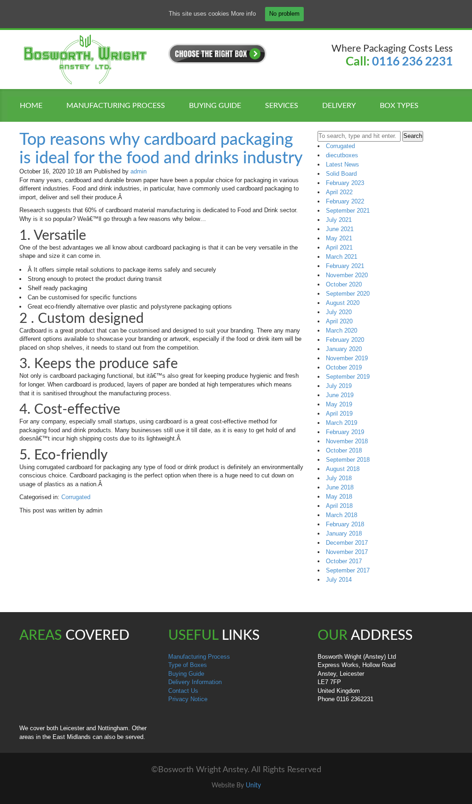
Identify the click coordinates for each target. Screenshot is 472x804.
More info (243, 13)
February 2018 (345, 524)
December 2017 (347, 542)
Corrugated (75, 497)
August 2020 (343, 302)
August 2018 (343, 468)
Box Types (399, 105)
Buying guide (215, 105)
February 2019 (345, 432)
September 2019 (348, 376)
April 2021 (339, 247)
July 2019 (339, 385)
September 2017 (348, 570)
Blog (41, 127)
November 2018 (347, 441)
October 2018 (344, 450)
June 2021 (340, 229)
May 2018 (339, 496)
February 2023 (345, 182)
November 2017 (347, 551)
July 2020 (339, 312)
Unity (253, 785)
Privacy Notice (187, 699)
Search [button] (412, 135)
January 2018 (344, 533)
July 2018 (339, 478)
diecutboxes (342, 155)
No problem (284, 13)
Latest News (342, 164)
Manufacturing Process (115, 105)
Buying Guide (186, 673)
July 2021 (339, 219)
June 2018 (340, 487)
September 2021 (348, 210)
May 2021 (339, 238)
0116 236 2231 (412, 61)
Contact (92, 127)
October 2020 (344, 284)
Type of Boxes (187, 664)
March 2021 (341, 256)
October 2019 (344, 367)
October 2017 (344, 561)
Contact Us (183, 690)
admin (138, 171)
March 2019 (341, 422)
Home (31, 105)
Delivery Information (195, 682)
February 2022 (345, 201)
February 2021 (345, 265)
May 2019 (339, 404)
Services (281, 105)
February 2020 (345, 339)
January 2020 (344, 348)
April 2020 (339, 321)
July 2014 (339, 579)
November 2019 (347, 358)
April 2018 (339, 505)
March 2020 (341, 330)
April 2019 (339, 413)
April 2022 (339, 192)
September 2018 (348, 459)
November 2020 (347, 275)
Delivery (339, 105)
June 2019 (340, 395)
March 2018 (341, 515)
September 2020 (348, 293)
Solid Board (341, 173)
